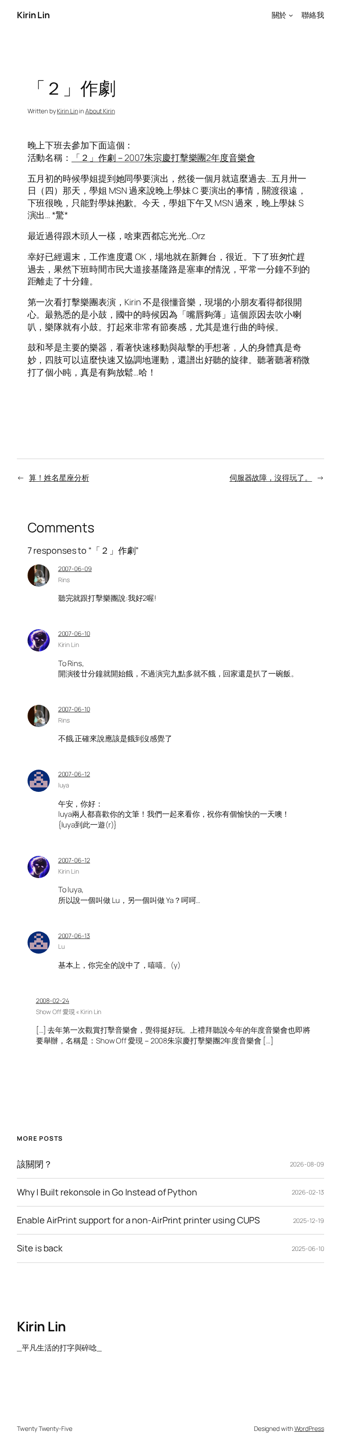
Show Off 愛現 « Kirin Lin (69, 1011)
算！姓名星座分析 (59, 477)
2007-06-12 (74, 774)
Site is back (40, 1248)
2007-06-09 (75, 568)
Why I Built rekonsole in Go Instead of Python (107, 1192)
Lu (61, 946)
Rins (64, 579)
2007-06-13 (74, 935)
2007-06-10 (74, 633)
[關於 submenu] (291, 15)
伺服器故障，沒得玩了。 (271, 477)
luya (64, 785)
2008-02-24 (52, 1000)
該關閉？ (34, 1164)
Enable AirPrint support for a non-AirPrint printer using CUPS (138, 1220)
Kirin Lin (33, 15)
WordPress (309, 1428)
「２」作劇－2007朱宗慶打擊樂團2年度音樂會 (163, 158)
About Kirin (100, 111)
